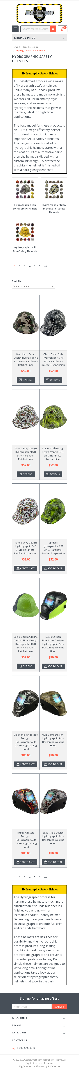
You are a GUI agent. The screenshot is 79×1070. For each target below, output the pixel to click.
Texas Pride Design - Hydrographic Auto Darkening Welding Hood (53, 838)
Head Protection (30, 46)
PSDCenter (54, 1066)
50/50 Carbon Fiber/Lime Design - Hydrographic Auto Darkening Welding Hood (53, 644)
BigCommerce (27, 1066)
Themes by (39, 1066)
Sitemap (48, 1063)
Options (27, 379)
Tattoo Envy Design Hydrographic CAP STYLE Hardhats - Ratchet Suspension (25, 548)
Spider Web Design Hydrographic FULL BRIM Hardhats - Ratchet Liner (53, 454)
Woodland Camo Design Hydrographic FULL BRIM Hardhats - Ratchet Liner (26, 359)
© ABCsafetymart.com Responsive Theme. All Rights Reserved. (39, 1061)
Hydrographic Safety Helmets (30, 50)
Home (15, 46)
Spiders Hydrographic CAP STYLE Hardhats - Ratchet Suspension (53, 548)
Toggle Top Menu (39, 2)
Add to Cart (27, 568)
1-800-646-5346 (26, 1047)
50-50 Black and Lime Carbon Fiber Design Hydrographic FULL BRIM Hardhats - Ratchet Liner (26, 644)
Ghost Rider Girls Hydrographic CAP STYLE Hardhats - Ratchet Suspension (53, 359)
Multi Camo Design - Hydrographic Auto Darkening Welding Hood (53, 740)
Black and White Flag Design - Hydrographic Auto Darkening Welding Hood (26, 742)
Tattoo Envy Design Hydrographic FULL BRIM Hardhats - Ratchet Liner (26, 454)
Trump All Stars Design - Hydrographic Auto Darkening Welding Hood (26, 840)
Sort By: (17, 281)
